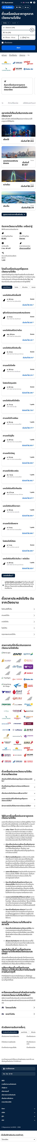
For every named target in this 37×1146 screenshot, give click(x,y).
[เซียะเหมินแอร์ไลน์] (6, 748)
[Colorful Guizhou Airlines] (17, 673)
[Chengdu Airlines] (28, 660)
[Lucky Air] (28, 685)
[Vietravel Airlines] (28, 704)
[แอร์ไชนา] (17, 69)
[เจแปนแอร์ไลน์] (17, 742)
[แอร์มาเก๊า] (6, 755)
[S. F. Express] (6, 698)
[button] (6, 22)
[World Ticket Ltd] (6, 711)
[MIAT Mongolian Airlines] (6, 692)
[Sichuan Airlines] (17, 698)
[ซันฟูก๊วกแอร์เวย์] (17, 717)
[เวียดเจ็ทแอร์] (28, 62)
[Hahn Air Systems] (28, 69)
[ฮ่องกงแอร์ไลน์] (6, 742)
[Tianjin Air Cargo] (6, 704)
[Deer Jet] (28, 673)
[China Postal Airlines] (17, 666)
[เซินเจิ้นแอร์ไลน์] (28, 742)
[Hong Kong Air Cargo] (6, 685)
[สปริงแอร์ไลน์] (28, 730)
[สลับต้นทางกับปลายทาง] (32, 30)
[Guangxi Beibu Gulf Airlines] (17, 679)
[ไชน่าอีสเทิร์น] (6, 761)
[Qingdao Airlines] (17, 692)
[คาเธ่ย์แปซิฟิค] (6, 69)
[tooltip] (15, 22)
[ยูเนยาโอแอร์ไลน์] (28, 723)
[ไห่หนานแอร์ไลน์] (28, 761)
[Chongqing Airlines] (6, 673)
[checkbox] (10, 1032)
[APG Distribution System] (17, 654)
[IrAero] (17, 685)
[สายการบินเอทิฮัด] (6, 736)
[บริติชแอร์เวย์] (6, 723)
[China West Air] (28, 666)
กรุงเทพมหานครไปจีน (8, 634)
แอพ (13, 914)
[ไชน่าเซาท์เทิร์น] (17, 62)
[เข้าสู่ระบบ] (34, 2)
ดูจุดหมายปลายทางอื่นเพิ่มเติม (13, 214)
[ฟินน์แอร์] (17, 723)
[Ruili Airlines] (28, 692)
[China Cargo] (6, 666)
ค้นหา (18, 48)
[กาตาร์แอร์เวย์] (17, 711)
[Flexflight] (6, 679)
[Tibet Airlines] (17, 704)
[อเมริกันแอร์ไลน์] (17, 736)
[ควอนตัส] (28, 711)
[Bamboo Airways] (28, 654)
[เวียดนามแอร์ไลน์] (6, 62)
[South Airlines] (28, 698)
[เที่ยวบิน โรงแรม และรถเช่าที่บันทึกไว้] (31, 2)
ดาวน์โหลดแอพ (10, 1068)
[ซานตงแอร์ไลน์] (28, 717)
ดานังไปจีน (5, 622)
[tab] (8, 7)
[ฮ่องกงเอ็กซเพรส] (28, 736)
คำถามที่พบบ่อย (13, 103)
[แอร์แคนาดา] (17, 755)
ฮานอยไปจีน (5, 615)
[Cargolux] (17, 660)
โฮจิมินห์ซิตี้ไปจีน (7, 609)
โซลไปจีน (4, 628)
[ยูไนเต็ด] (6, 730)
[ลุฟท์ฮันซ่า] (17, 730)
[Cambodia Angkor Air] (6, 660)
